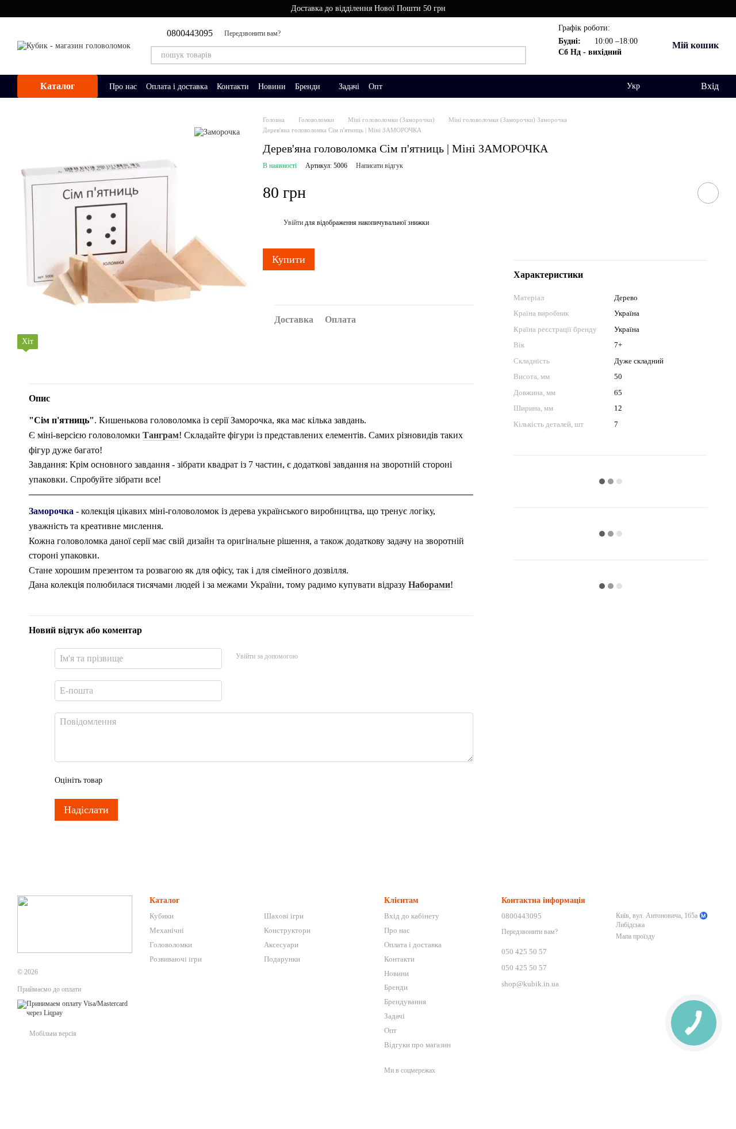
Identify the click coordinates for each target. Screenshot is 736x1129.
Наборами (429, 585)
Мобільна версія (52, 1034)
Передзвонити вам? (252, 33)
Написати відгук (379, 166)
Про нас (123, 86)
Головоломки (171, 944)
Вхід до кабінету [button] (411, 916)
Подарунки (282, 959)
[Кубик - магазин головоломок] (74, 924)
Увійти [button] (293, 223)
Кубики (162, 916)
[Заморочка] (217, 132)
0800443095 (190, 33)
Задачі (349, 86)
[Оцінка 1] (121, 780)
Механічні (167, 930)
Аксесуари (281, 944)
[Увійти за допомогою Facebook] (310, 657)
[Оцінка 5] (195, 780)
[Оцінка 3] (158, 780)
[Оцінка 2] (140, 780)
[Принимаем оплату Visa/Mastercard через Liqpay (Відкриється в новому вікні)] (74, 1008)
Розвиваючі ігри (176, 959)
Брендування (405, 1001)
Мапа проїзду (635, 936)
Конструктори (287, 930)
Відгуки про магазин (417, 1044)
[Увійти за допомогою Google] (329, 657)
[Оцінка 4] (176, 780)
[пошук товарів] (517, 55)
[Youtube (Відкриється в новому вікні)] (296, 33)
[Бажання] (667, 86)
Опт (375, 86)
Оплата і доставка (177, 86)
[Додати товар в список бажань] (708, 193)
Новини (272, 86)
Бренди (307, 86)
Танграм (161, 435)
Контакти (233, 86)
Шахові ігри (284, 916)
